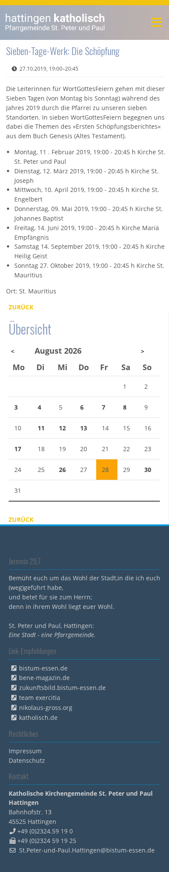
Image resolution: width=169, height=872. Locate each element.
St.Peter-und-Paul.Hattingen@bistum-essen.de (87, 850)
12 (62, 428)
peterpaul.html (55, 22)
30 (147, 469)
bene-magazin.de (44, 678)
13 (83, 428)
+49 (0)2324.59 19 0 (45, 831)
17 (17, 449)
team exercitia (39, 697)
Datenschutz (27, 760)
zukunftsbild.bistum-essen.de (62, 687)
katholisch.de (38, 717)
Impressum (25, 751)
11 (41, 428)
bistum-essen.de (43, 668)
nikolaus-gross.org (45, 707)
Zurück (21, 307)
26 (62, 469)
